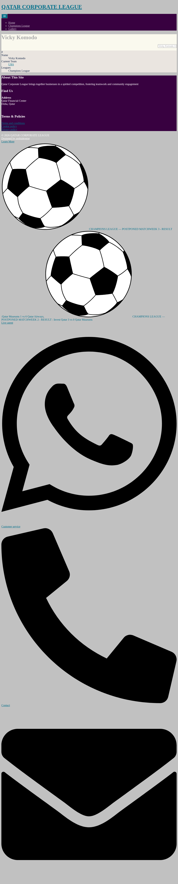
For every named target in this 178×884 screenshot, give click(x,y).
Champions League (19, 25)
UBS (11, 64)
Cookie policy (9, 126)
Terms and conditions (13, 123)
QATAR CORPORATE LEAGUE (41, 7)
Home (11, 22)
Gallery (12, 28)
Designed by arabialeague (15, 138)
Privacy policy (9, 129)
